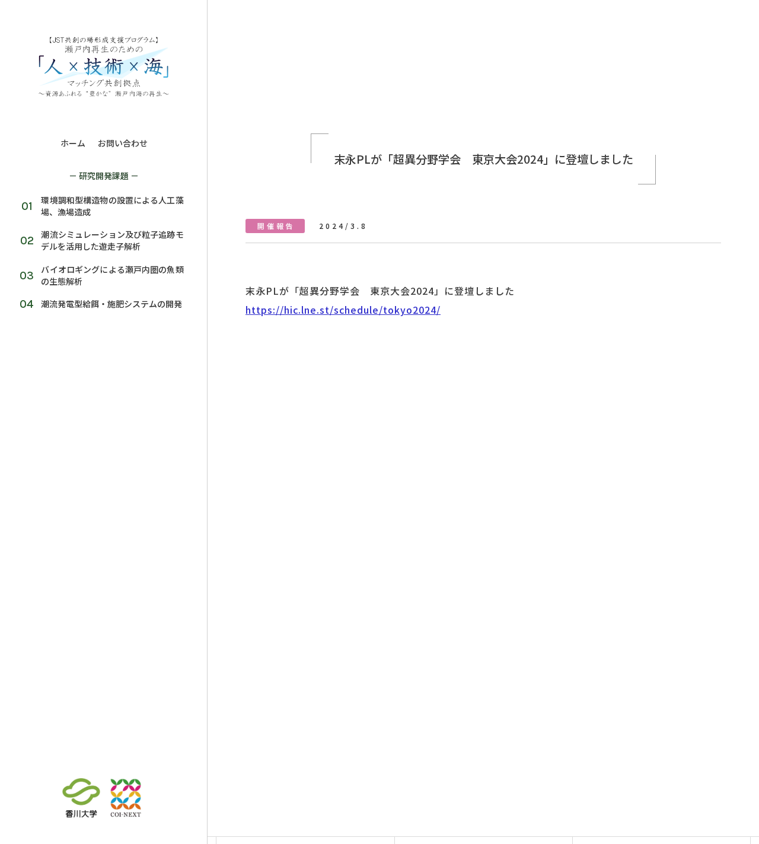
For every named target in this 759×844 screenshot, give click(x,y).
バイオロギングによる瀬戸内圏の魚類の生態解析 (108, 275)
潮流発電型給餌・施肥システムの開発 (107, 304)
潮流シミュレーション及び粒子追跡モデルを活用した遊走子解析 (108, 240)
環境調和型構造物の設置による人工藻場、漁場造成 (108, 206)
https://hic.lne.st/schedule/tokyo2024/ (343, 309)
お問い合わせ (123, 143)
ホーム (72, 143)
